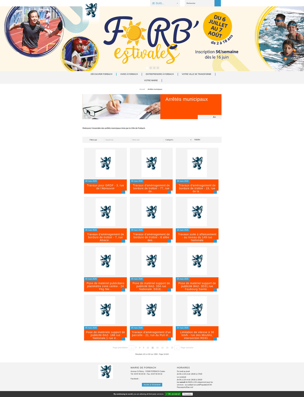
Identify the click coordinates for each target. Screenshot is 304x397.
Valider (197, 140)
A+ (214, 117)
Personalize (187, 394)
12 (157, 348)
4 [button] (157, 67)
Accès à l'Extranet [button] (152, 384)
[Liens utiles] (144, 3)
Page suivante (187, 348)
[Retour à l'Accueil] (91, 16)
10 (148, 348)
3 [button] (154, 67)
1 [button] (146, 67)
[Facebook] (125, 3)
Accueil (142, 89)
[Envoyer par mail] (205, 117)
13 (162, 348)
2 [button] (150, 67)
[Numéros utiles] (138, 3)
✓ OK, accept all (173, 394)
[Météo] (131, 3)
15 (172, 348)
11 (153, 348)
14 (167, 348)
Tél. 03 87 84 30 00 (138, 374)
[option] (152, 38)
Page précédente (120, 348)
